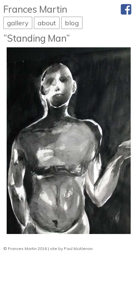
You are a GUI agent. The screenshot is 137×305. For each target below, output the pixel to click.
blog (72, 23)
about (47, 23)
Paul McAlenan (78, 248)
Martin (35, 9)
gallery (18, 23)
